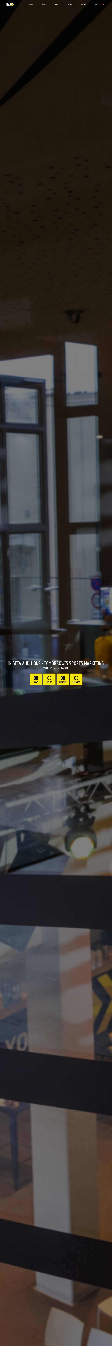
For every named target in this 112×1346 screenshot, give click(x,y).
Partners (84, 4)
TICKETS (57, 4)
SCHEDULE (43, 4)
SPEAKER (70, 4)
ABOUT (31, 4)
